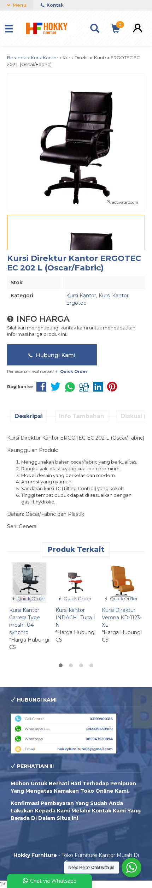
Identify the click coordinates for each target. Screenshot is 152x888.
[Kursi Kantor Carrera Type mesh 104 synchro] (29, 582)
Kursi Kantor (81, 295)
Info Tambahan (81, 416)
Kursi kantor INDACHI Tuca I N (75, 617)
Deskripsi (28, 416)
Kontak (55, 5)
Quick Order (30, 598)
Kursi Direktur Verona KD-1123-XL (122, 617)
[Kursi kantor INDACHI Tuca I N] (75, 582)
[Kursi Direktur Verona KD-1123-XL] (122, 582)
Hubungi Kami (54, 355)
